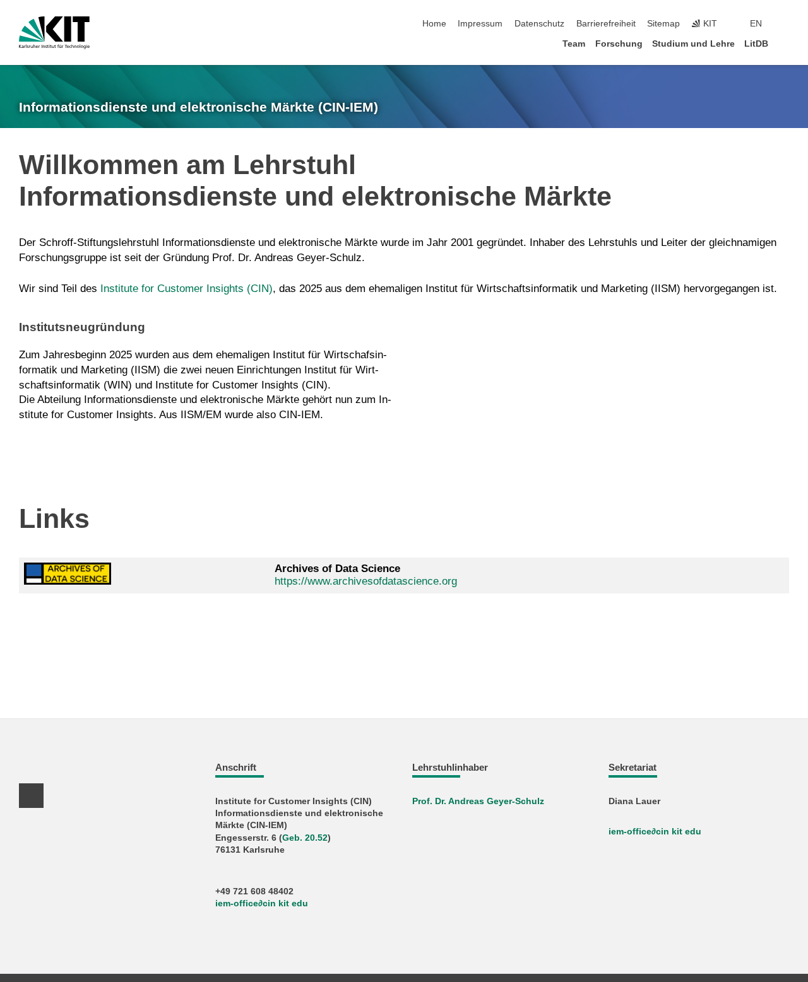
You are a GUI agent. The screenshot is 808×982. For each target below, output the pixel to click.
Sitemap (663, 23)
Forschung (619, 44)
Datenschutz (539, 23)
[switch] (785, 24)
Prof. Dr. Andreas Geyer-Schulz (478, 801)
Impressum (480, 23)
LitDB (756, 44)
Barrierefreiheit (606, 23)
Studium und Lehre (693, 44)
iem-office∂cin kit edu (261, 903)
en (756, 23)
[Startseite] (785, 43)
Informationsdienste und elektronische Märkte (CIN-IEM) (198, 107)
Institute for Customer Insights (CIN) (186, 289)
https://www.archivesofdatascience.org (366, 581)
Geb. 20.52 (305, 838)
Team (573, 44)
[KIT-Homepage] (54, 32)
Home (434, 23)
